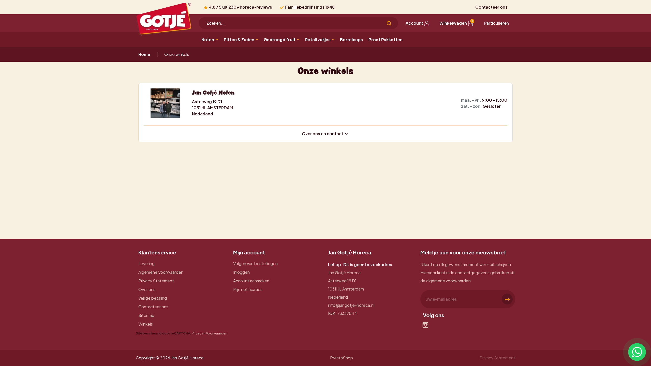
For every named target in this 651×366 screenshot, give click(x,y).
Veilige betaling (152, 298)
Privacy (197, 333)
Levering (146, 263)
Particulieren (496, 23)
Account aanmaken (251, 280)
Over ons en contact (325, 134)
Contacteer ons (491, 7)
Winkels (145, 324)
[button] (456, 23)
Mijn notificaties (247, 289)
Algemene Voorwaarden (160, 272)
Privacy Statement (156, 280)
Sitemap (146, 315)
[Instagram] (425, 325)
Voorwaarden (216, 333)
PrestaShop (341, 357)
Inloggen (241, 272)
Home (144, 54)
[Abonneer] (507, 299)
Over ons (146, 289)
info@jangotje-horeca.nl (351, 305)
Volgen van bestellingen (255, 263)
